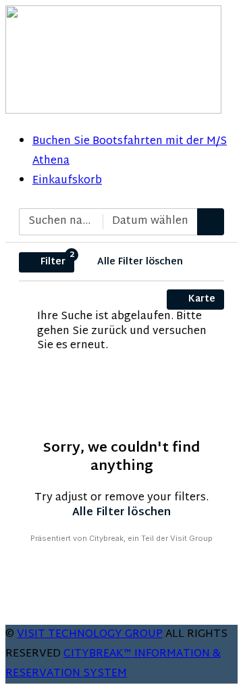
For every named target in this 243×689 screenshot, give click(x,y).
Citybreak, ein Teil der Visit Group (151, 538)
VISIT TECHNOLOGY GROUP (90, 634)
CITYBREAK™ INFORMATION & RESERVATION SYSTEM (113, 664)
